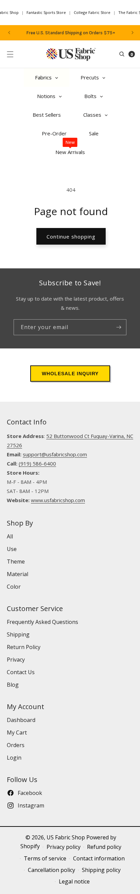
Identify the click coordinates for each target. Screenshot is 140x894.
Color (14, 586)
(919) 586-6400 (37, 463)
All (10, 536)
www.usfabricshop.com (58, 500)
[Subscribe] (118, 327)
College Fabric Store (92, 12)
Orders (15, 745)
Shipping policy (101, 870)
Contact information (99, 858)
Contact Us (21, 672)
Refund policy (104, 847)
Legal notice (74, 881)
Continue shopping (71, 236)
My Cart (17, 732)
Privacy (16, 659)
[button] (10, 54)
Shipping (18, 634)
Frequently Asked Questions (42, 622)
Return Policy (23, 647)
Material (17, 574)
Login (14, 757)
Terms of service (45, 858)
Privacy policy (64, 847)
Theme (16, 561)
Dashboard (21, 720)
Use (12, 549)
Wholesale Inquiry (70, 373)
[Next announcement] (132, 32)
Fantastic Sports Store (46, 12)
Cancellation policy (51, 870)
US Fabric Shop (66, 837)
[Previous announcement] (9, 32)
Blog (13, 684)
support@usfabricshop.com (55, 454)
